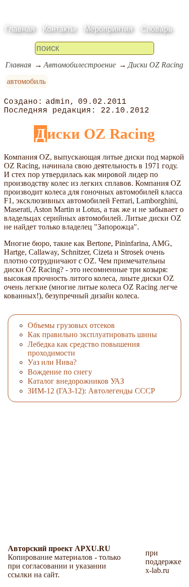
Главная (20, 29)
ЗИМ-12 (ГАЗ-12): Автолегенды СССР (91, 391)
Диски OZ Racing (155, 65)
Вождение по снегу (60, 372)
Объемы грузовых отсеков (71, 325)
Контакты (59, 29)
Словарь (156, 29)
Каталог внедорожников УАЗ (76, 381)
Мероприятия (108, 29)
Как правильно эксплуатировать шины (92, 334)
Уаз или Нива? (52, 362)
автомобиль (26, 81)
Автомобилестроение (80, 65)
